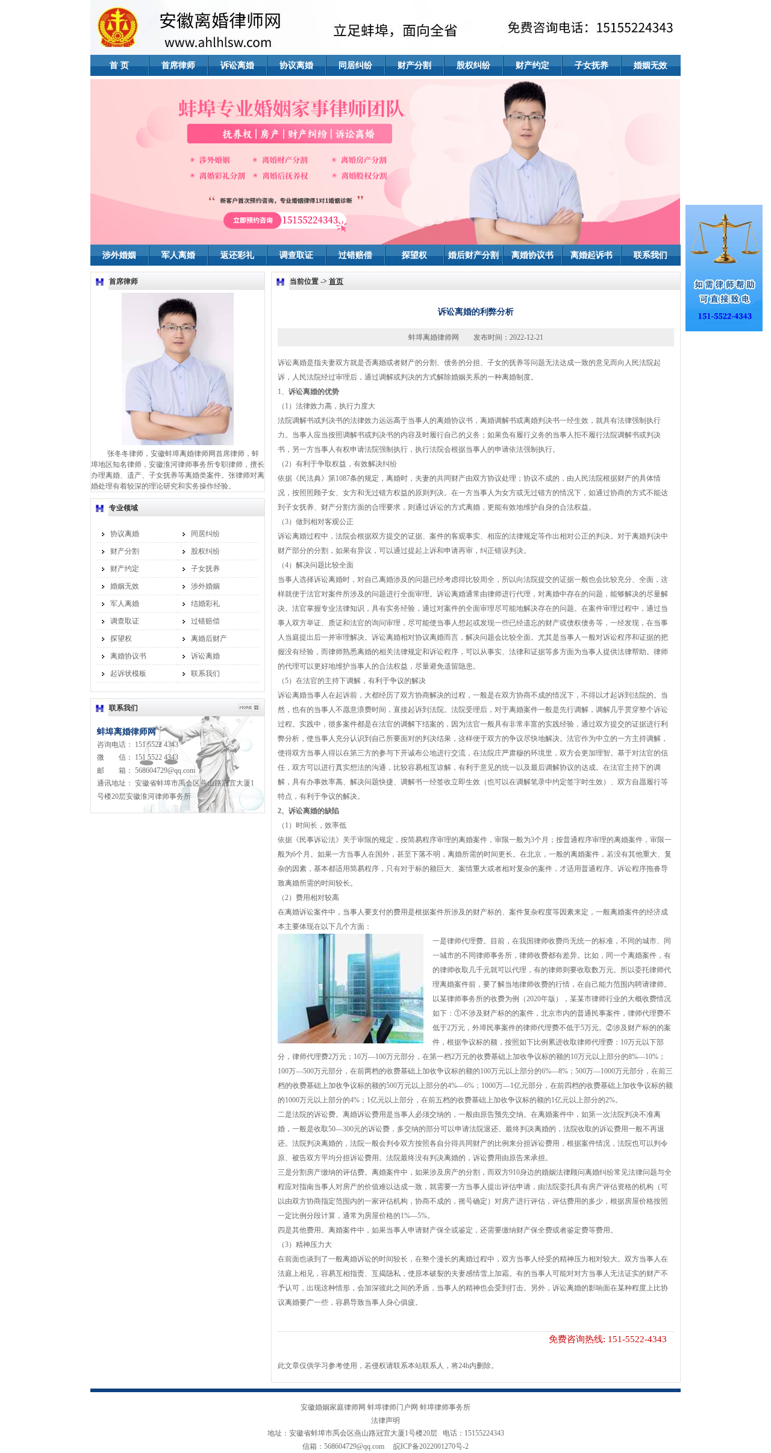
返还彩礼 (237, 255)
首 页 (119, 65)
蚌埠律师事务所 (445, 1407)
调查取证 (296, 255)
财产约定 (532, 65)
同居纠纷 (355, 65)
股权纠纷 (473, 65)
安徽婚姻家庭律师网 (333, 1407)
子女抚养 (591, 65)
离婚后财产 (209, 638)
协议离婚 (296, 65)
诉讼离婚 (237, 65)
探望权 (414, 255)
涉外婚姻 (119, 255)
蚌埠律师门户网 (392, 1407)
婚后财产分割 (473, 255)
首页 (336, 281)
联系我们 (650, 255)
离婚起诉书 (591, 255)
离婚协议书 (532, 255)
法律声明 (385, 1420)
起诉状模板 (128, 673)
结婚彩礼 (205, 603)
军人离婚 (178, 255)
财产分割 (414, 65)
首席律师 (178, 65)
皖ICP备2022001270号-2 (427, 1446)
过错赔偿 (355, 255)
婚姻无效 (650, 65)
